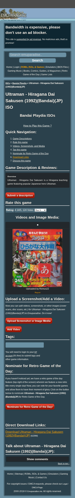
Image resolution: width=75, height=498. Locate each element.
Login (16, 67)
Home (9, 67)
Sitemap (19, 474)
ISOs (7, 83)
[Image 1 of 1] (37, 258)
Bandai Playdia (19, 83)
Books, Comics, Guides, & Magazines (41, 71)
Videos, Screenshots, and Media (29, 146)
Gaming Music (15, 71)
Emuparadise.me (34, 491)
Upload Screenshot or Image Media (29, 321)
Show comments (37, 459)
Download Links (21, 157)
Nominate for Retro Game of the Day (31, 153)
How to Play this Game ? (37, 125)
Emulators (51, 67)
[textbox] (21, 345)
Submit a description (20, 195)
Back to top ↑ (64, 463)
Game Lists (46, 74)
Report (37, 293)
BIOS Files (63, 67)
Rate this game (20, 142)
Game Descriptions (22, 138)
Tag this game (20, 149)
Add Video (13, 329)
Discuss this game (22, 161)
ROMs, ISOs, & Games (32, 67)
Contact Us (41, 477)
